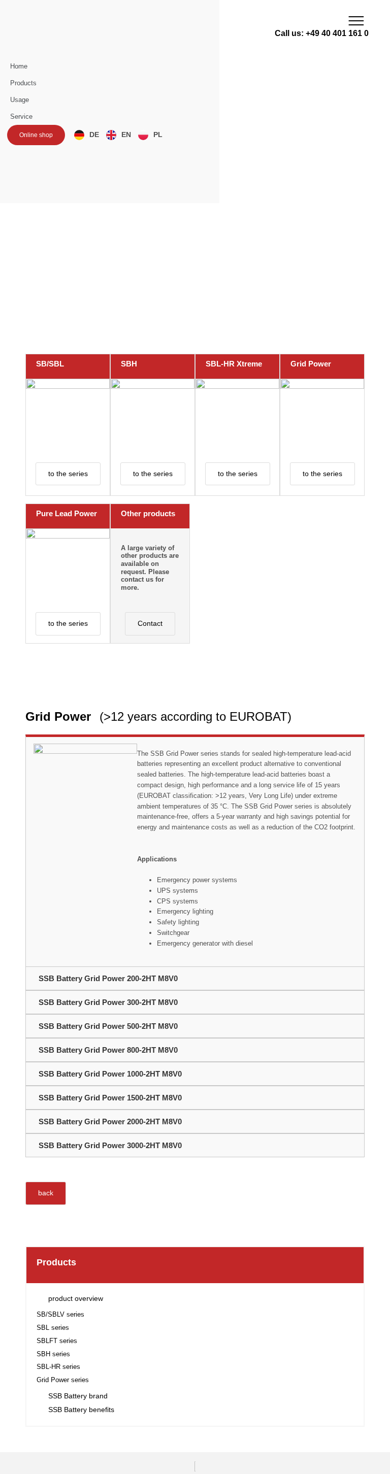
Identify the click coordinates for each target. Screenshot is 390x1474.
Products (23, 83)
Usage (19, 100)
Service (21, 116)
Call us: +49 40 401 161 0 (322, 33)
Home (18, 66)
